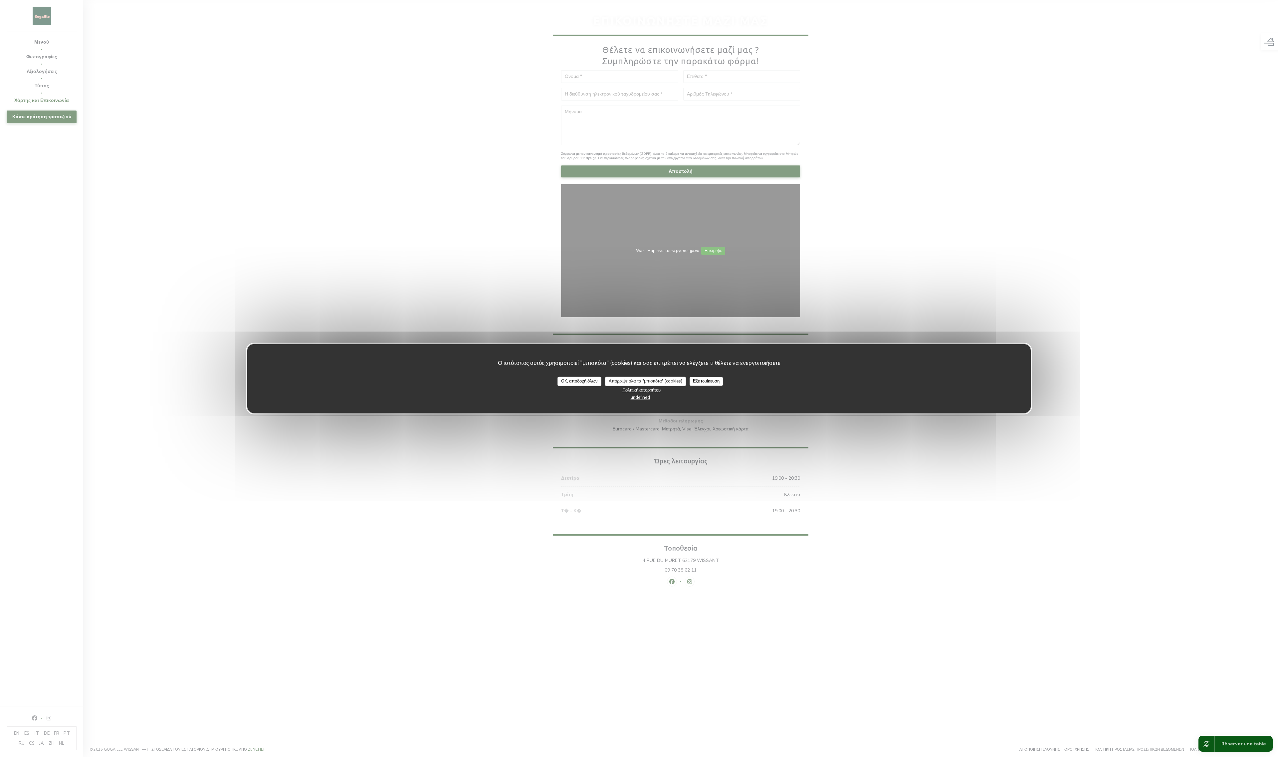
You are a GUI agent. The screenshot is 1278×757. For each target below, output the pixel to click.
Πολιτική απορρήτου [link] (641, 390)
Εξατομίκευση (706, 381)
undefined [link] (640, 397)
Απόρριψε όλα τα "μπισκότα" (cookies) (645, 381)
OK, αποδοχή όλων (579, 381)
